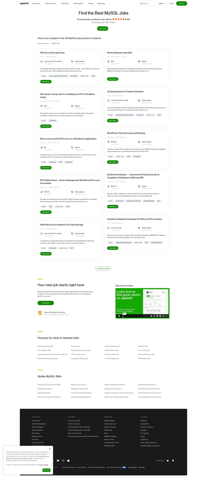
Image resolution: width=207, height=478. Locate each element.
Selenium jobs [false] (143, 346)
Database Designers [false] (45, 389)
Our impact (145, 433)
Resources (108, 430)
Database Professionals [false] (79, 389)
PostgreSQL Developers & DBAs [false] (49, 384)
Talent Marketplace (39, 424)
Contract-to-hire (38, 442)
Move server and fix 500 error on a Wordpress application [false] (68, 138)
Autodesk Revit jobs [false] (112, 354)
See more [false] (46, 81)
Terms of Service (69, 467)
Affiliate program (110, 436)
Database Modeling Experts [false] (81, 397)
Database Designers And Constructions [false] (119, 393)
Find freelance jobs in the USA (79, 430)
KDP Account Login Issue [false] (52, 52)
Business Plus (37, 436)
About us (144, 421)
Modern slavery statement (150, 446)
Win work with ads (74, 433)
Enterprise (35, 433)
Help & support (109, 421)
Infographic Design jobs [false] (79, 358)
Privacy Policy (81, 467)
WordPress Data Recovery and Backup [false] (126, 133)
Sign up (181, 3)
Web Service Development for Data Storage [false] (61, 224)
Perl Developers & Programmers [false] (149, 393)
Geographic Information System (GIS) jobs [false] (52, 354)
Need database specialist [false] (119, 52)
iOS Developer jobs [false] (78, 354)
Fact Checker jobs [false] (44, 350)
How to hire (36, 421)
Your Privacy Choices (116, 467)
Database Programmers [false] (113, 389)
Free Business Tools (111, 442)
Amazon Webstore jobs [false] (146, 354)
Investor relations (147, 427)
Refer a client (109, 439)
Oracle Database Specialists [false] (81, 393)
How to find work (74, 421)
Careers (144, 430)
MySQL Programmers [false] (78, 384)
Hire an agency (37, 430)
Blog (106, 433)
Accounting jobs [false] (144, 350)
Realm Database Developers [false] (115, 384)
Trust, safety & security (149, 442)
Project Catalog (37, 427)
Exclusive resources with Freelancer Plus (83, 436)
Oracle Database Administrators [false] (150, 397)
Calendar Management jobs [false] (47, 358)
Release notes (109, 446)
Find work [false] (102, 28)
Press (143, 436)
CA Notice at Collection (96, 467)
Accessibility (132, 467)
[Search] (141, 3)
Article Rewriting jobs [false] (112, 346)
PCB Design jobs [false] (144, 358)
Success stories (110, 424)
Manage (46, 470)
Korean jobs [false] (75, 346)
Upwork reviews (110, 427)
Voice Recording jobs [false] (45, 346)
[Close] (50, 449)
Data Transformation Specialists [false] (49, 397)
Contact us (145, 439)
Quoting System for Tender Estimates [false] (125, 91)
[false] (43, 43)
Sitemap (142, 467)
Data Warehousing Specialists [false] (149, 389)
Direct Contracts (38, 446)
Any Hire (35, 439)
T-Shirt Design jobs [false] (111, 358)
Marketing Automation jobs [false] (80, 350)
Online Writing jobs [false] (111, 350)
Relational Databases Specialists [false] (116, 397)
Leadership (145, 424)
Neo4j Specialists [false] (44, 393)
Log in (171, 3)
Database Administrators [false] (147, 384)
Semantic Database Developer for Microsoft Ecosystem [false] (134, 219)
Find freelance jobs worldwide (79, 427)
